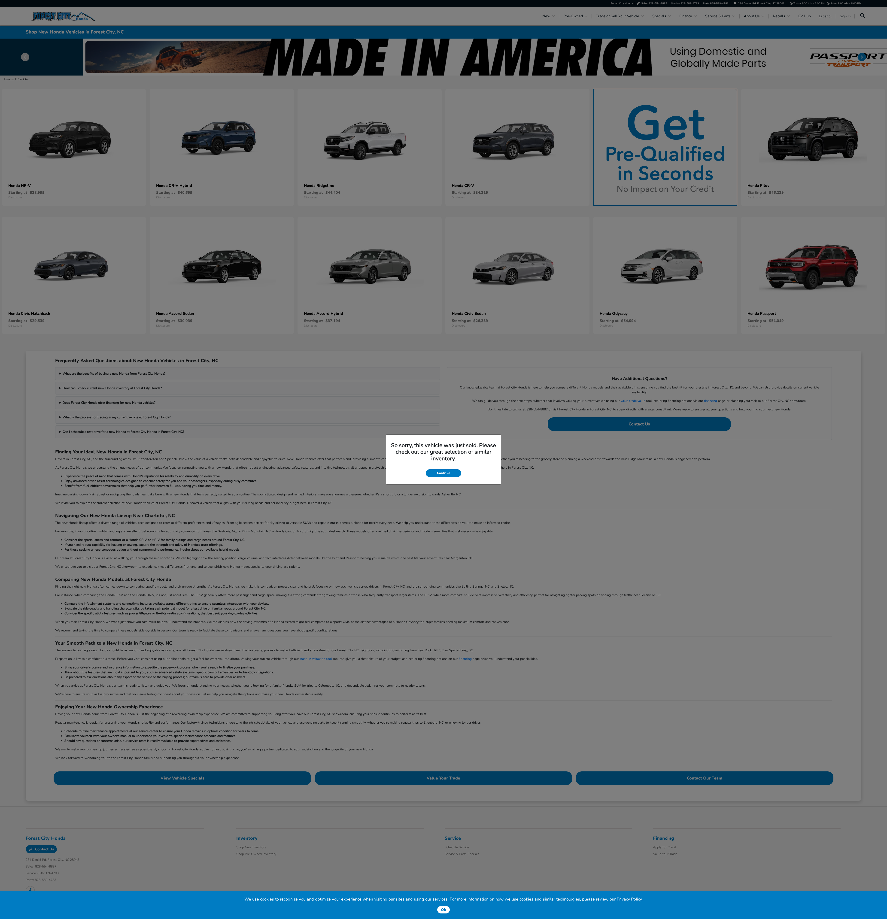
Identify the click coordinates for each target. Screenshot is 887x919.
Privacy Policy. (630, 899)
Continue (443, 473)
